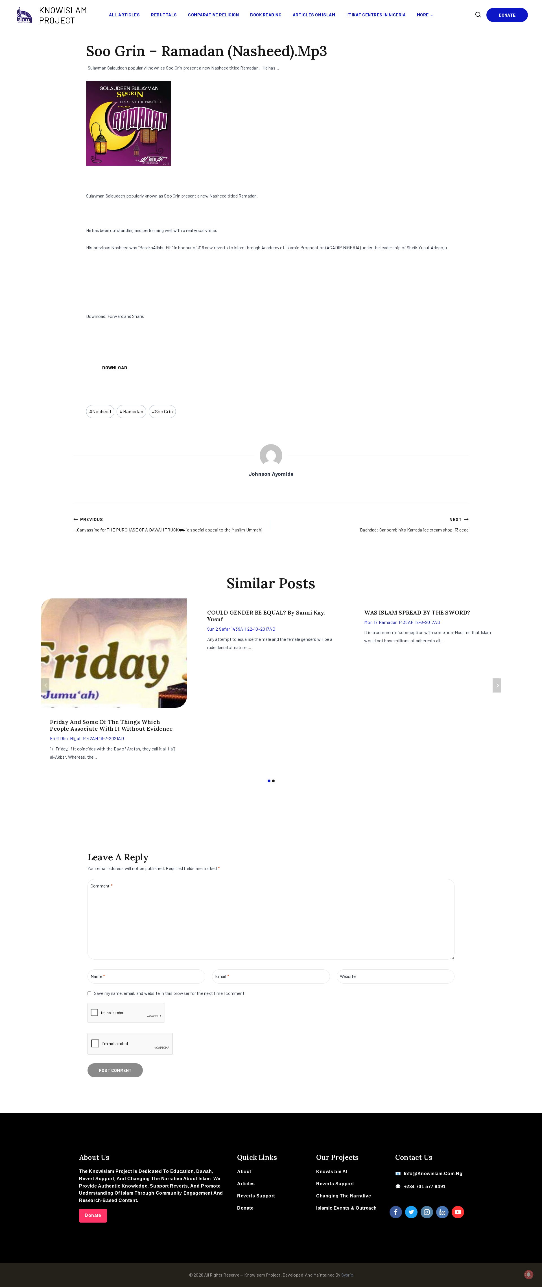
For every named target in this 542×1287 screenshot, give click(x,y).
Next (497, 685)
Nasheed (100, 411)
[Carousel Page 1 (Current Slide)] (269, 781)
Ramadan (131, 411)
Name (98, 976)
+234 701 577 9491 (425, 1186)
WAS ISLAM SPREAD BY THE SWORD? (417, 612)
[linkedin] (442, 1212)
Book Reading (265, 14)
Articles (246, 1183)
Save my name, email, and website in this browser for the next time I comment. (170, 993)
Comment (102, 885)
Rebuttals (164, 14)
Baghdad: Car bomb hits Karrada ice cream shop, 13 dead (414, 524)
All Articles (124, 14)
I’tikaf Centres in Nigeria (376, 14)
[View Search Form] (478, 14)
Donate (507, 15)
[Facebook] (396, 1212)
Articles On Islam (314, 14)
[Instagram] (427, 1212)
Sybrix (347, 1274)
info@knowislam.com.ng (433, 1173)
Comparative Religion (213, 14)
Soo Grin (162, 411)
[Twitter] (411, 1212)
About (244, 1171)
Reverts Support (256, 1195)
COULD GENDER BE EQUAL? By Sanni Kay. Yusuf (266, 616)
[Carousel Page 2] (273, 781)
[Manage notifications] (528, 1274)
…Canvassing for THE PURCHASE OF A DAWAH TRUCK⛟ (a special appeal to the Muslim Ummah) (167, 524)
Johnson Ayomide (271, 473)
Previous (45, 685)
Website (348, 976)
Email (222, 976)
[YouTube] (458, 1212)
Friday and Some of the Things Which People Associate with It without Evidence (111, 725)
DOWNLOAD (114, 367)
